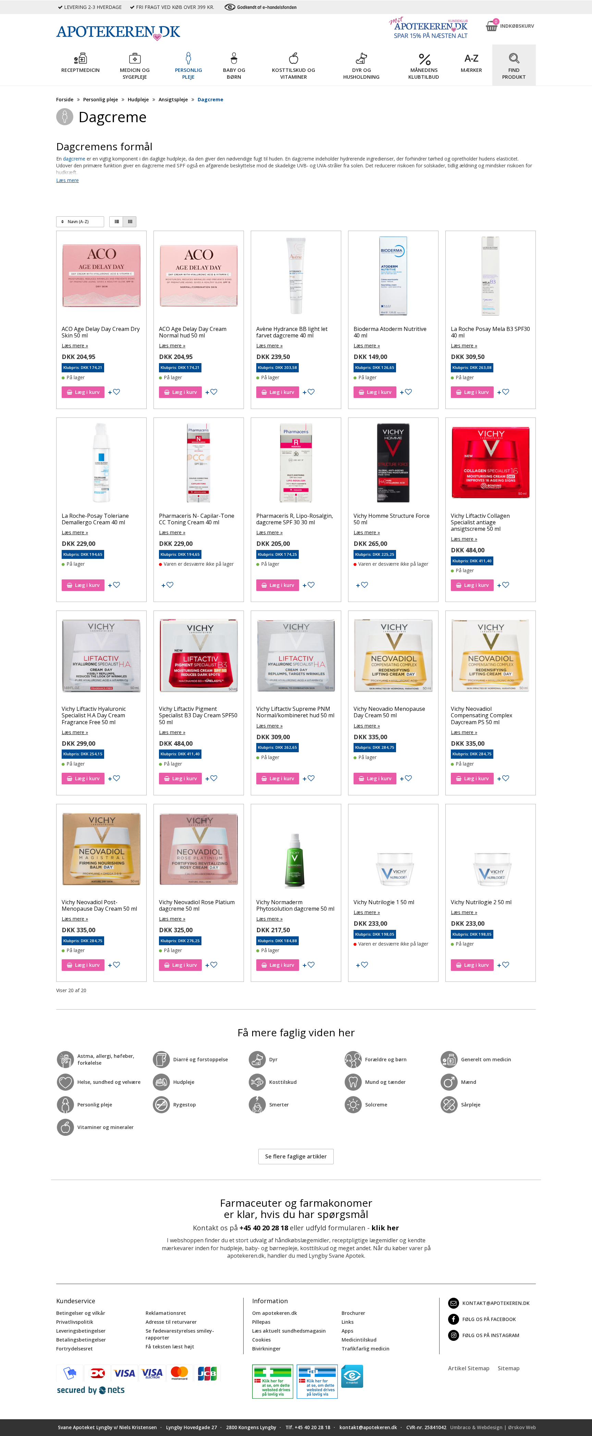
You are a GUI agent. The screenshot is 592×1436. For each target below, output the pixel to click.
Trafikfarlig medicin (366, 1348)
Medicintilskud (359, 1339)
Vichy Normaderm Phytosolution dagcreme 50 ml (295, 905)
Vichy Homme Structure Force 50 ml (392, 519)
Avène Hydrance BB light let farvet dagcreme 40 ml (292, 332)
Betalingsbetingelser (81, 1339)
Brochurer (353, 1313)
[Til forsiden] (149, 33)
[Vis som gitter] (129, 221)
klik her (385, 1227)
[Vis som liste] (116, 221)
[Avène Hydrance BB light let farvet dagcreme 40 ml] (296, 277)
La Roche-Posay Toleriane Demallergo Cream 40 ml (95, 519)
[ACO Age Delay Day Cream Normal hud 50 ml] (198, 277)
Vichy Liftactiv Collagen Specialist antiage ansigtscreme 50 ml (480, 522)
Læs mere (67, 180)
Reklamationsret (166, 1313)
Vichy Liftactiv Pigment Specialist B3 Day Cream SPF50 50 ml (198, 715)
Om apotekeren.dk (274, 1313)
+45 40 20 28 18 (263, 1227)
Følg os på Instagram (491, 1335)
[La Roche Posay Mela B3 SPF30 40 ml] (490, 277)
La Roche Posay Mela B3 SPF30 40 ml (490, 332)
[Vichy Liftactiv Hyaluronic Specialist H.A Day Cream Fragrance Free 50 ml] (101, 657)
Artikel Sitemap (469, 1368)
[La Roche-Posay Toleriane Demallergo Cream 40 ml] (101, 464)
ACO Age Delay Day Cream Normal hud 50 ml (192, 332)
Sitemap (509, 1368)
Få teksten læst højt (170, 1346)
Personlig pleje (100, 99)
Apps (347, 1331)
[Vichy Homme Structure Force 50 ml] (393, 464)
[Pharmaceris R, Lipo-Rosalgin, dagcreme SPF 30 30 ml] (296, 464)
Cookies (261, 1339)
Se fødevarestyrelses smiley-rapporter (180, 1334)
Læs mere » (75, 345)
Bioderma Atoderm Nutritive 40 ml (390, 332)
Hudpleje (138, 99)
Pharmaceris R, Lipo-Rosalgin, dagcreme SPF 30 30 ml (294, 519)
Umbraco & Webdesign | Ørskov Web (493, 1427)
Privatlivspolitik (74, 1322)
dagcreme (74, 158)
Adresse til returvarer (171, 1322)
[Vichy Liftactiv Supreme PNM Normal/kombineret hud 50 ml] (296, 657)
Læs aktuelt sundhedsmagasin (289, 1331)
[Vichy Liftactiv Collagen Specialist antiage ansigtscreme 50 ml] (490, 464)
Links (348, 1322)
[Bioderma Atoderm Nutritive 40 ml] (393, 277)
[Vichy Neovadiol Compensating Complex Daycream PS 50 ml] (490, 657)
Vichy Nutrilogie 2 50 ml (481, 902)
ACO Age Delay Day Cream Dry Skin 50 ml (101, 332)
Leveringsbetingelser (81, 1331)
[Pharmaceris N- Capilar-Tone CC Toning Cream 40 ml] (198, 464)
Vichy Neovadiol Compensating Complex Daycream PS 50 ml (481, 715)
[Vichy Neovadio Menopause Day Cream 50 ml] (393, 657)
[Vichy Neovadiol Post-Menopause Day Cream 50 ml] (101, 850)
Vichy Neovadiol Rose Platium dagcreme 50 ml (197, 905)
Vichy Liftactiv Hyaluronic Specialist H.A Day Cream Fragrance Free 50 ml (94, 715)
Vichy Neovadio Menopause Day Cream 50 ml (389, 712)
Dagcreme (210, 99)
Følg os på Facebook (489, 1319)
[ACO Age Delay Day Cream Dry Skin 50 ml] (101, 277)
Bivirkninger (266, 1348)
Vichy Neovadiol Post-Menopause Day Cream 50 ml (99, 905)
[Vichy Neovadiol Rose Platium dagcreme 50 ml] (198, 850)
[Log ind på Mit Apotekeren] (428, 27)
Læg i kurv (87, 392)
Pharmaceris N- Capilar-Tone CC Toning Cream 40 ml (196, 519)
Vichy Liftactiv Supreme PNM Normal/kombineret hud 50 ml (295, 712)
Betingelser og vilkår (80, 1313)
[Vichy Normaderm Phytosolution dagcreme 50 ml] (296, 850)
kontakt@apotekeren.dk (496, 1303)
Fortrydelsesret (74, 1348)
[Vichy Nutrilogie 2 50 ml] (490, 850)
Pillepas (261, 1322)
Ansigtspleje (173, 99)
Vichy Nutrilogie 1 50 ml (384, 902)
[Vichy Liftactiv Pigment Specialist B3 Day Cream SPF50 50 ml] (198, 657)
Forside (64, 99)
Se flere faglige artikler (296, 1156)
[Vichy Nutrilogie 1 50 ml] (393, 850)
